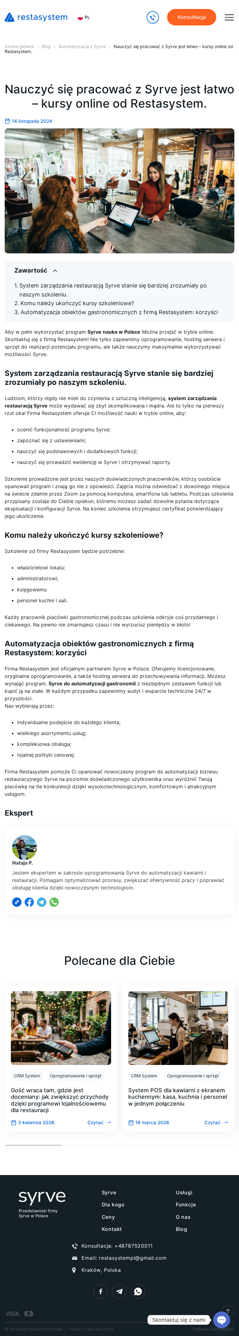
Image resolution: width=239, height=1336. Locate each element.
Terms (109, 1329)
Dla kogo (113, 1204)
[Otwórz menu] (229, 17)
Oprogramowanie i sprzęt (75, 1075)
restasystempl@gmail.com (132, 1258)
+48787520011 (134, 1246)
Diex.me (227, 1329)
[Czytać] (61, 1058)
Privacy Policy (82, 1329)
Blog (181, 1229)
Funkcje (186, 1204)
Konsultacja (192, 17)
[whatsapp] (138, 1291)
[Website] (16, 902)
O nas (183, 1217)
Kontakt (112, 1229)
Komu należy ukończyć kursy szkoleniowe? (77, 303)
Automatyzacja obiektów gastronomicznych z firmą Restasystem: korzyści (119, 312)
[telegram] (119, 1291)
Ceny (108, 1217)
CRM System (27, 1075)
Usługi (184, 1192)
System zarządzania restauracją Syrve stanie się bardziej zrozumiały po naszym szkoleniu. (113, 290)
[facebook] (100, 1291)
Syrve (109, 1192)
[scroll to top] (228, 1311)
